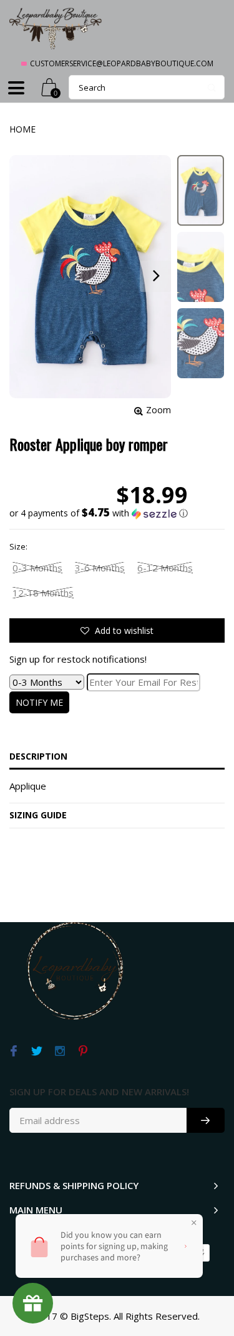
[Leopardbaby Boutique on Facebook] (13, 1051)
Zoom (158, 410)
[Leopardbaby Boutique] (56, 27)
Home (22, 129)
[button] (98, 513)
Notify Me (39, 702)
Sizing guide (38, 815)
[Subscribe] (206, 1120)
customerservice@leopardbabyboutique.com (121, 63)
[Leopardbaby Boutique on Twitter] (36, 1051)
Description (38, 756)
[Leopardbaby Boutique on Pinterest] (82, 1051)
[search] (147, 87)
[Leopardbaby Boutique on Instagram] (59, 1051)
